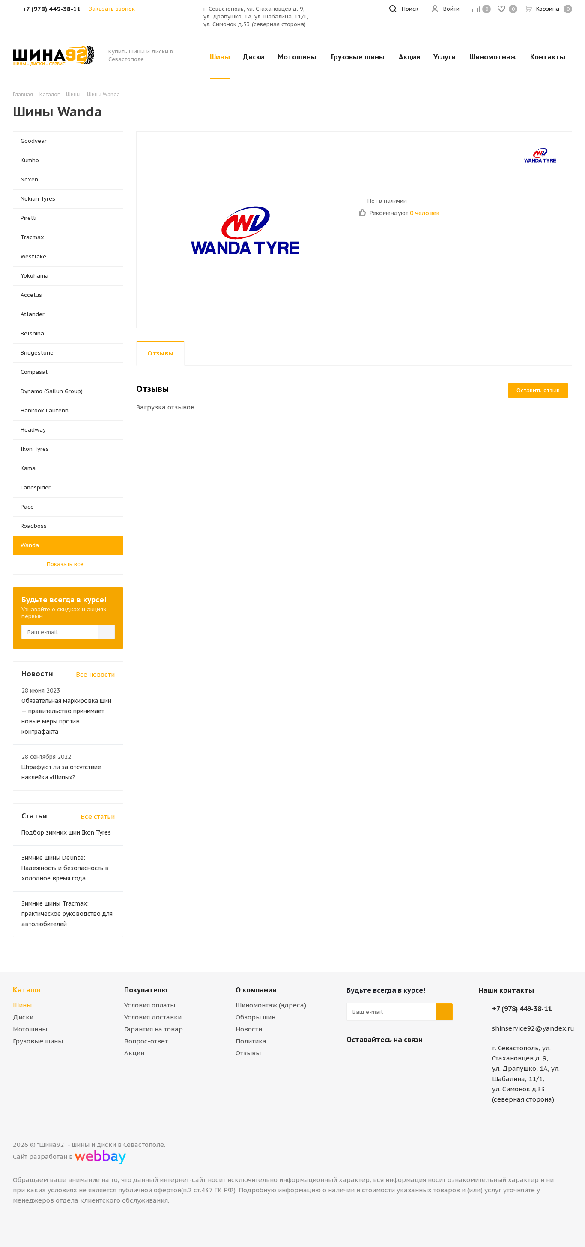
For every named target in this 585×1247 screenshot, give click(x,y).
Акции (134, 1053)
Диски (23, 1017)
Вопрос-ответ (146, 1041)
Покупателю (145, 990)
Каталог (27, 990)
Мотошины (30, 1029)
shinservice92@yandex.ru (533, 1028)
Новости (249, 1029)
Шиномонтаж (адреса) (271, 1005)
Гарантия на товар (153, 1029)
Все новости (95, 674)
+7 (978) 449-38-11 (522, 1008)
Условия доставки (153, 1017)
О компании (256, 990)
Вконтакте (355, 1059)
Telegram (376, 1059)
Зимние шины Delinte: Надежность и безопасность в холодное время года (65, 868)
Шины (22, 1005)
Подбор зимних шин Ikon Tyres (66, 832)
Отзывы (248, 1053)
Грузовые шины (38, 1041)
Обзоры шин (255, 1017)
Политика (251, 1041)
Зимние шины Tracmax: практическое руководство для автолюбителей (67, 914)
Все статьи (98, 816)
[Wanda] (245, 229)
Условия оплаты (149, 1005)
